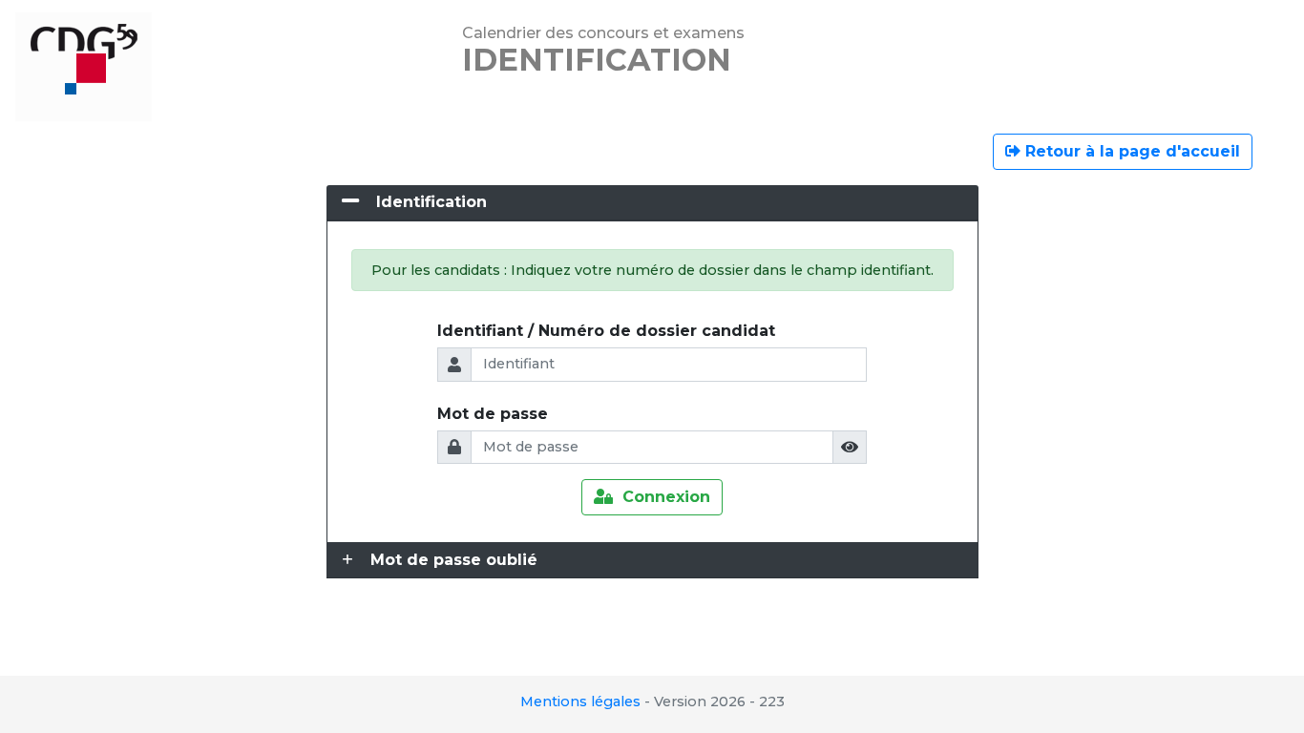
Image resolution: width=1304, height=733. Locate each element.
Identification (431, 202)
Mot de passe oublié (453, 560)
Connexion (661, 497)
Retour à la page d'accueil (1130, 151)
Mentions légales (580, 701)
